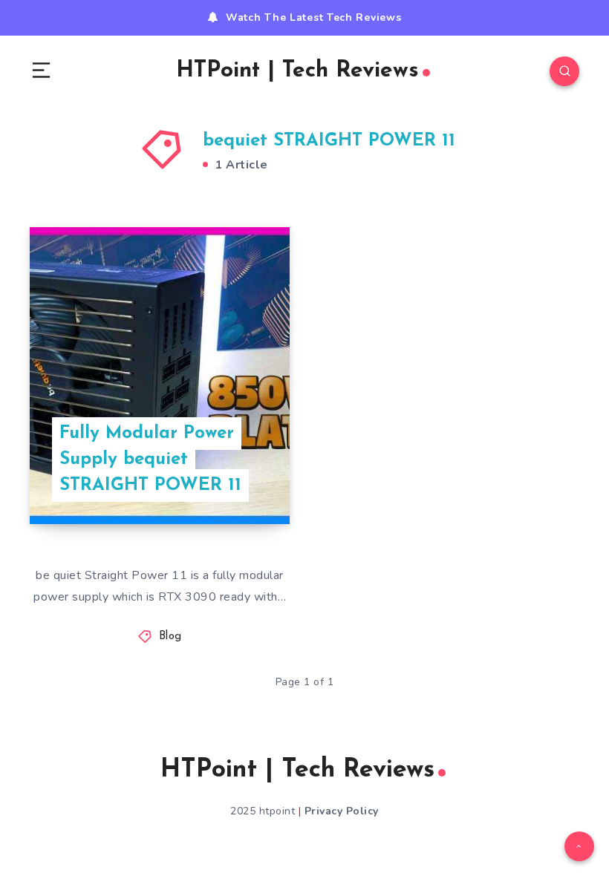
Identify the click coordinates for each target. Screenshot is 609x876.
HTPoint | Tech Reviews (297, 70)
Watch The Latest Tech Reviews (313, 17)
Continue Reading (238, 482)
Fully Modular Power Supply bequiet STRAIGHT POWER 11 (150, 459)
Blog (170, 636)
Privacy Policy (341, 811)
